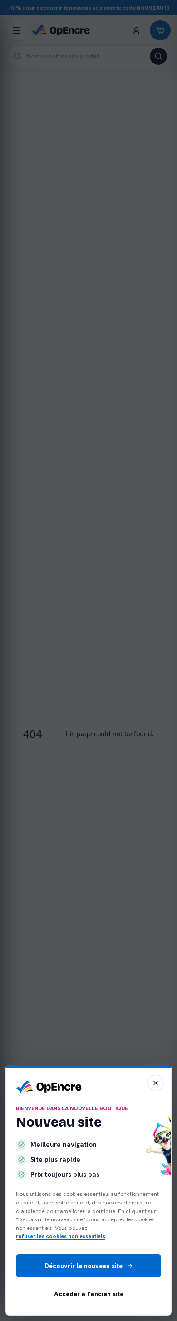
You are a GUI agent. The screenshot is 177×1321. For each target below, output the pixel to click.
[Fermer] (156, 1083)
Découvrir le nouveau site (83, 1266)
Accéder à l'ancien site (88, 1294)
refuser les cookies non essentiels (60, 1236)
